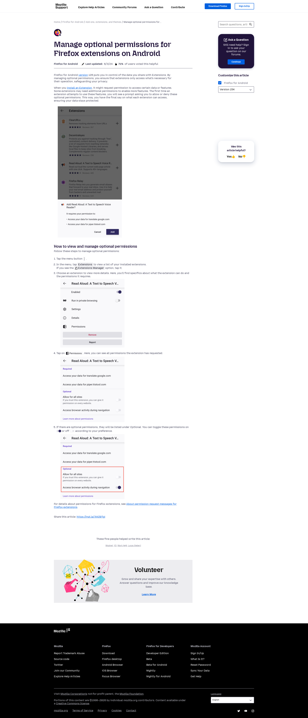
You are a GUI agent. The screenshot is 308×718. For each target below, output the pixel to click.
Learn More (149, 594)
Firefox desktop (112, 659)
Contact (131, 710)
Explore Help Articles (91, 7)
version (83, 75)
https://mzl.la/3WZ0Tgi (91, 516)
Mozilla (62, 631)
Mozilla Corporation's (73, 693)
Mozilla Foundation (132, 693)
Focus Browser (111, 676)
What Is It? (197, 659)
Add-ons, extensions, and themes (103, 22)
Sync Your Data (200, 670)
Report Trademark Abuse (69, 653)
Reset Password (201, 664)
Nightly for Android (158, 676)
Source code (61, 659)
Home (57, 22)
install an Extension (79, 87)
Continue (236, 61)
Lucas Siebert (134, 545)
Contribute (178, 7)
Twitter (58, 664)
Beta (149, 659)
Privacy (102, 710)
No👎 (242, 156)
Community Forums (124, 7)
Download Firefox (218, 6)
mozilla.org (61, 710)
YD (115, 545)
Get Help (196, 676)
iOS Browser (109, 670)
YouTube (245, 711)
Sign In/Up (244, 6)
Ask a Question (153, 7)
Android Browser (112, 664)
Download (108, 653)
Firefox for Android (72, 22)
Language (216, 694)
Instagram (253, 711)
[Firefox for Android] (58, 33)
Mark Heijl (122, 545)
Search (250, 24)
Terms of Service (82, 710)
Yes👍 (231, 156)
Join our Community (67, 670)
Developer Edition (157, 653)
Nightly (150, 670)
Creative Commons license (72, 703)
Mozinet (109, 545)
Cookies (116, 710)
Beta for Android (156, 664)
